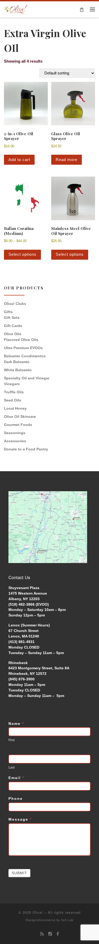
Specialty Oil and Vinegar (26, 378)
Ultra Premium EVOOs (23, 348)
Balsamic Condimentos (25, 356)
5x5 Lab (67, 920)
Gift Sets (12, 317)
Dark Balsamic (17, 362)
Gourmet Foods (18, 425)
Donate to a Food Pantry (26, 449)
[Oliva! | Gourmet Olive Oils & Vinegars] (16, 9)
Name (16, 723)
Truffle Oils (14, 392)
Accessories (15, 441)
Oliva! (37, 912)
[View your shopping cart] (81, 9)
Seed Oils (12, 400)
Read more (66, 159)
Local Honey (15, 408)
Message (20, 819)
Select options (22, 254)
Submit (19, 873)
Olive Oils (12, 334)
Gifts (8, 312)
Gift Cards (13, 326)
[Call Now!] (50, 934)
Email (16, 778)
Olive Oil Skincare (20, 416)
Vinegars (12, 384)
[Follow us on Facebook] (57, 934)
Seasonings (14, 433)
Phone (15, 798)
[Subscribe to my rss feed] (42, 934)
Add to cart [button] (19, 159)
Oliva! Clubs (15, 304)
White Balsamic (18, 370)
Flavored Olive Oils (21, 340)
